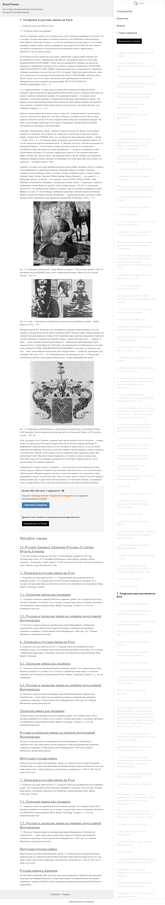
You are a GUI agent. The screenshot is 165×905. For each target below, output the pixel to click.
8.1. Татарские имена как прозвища (45, 663)
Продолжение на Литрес (129, 41)
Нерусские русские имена (38, 758)
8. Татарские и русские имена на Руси (47, 642)
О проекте (55, 894)
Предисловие (122, 18)
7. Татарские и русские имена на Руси (47, 573)
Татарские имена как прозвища (42, 711)
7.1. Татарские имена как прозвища (45, 594)
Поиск (138, 3)
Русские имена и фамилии (38, 870)
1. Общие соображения (127, 32)
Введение (121, 25)
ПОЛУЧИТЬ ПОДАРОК (35, 505)
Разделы (66, 894)
